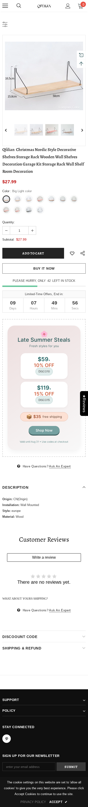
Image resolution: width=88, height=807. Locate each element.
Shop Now (44, 430)
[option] (44, 76)
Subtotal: (8, 239)
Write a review (44, 557)
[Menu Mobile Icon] (5, 6)
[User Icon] (67, 6)
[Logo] (44, 6)
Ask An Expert (60, 466)
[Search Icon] (18, 6)
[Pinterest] (6, 738)
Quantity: (8, 222)
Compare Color (69, 107)
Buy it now (44, 268)
